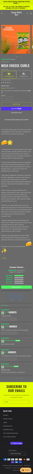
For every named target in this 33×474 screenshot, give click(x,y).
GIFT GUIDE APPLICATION (10, 433)
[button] (2, 13)
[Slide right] (20, 56)
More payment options (16, 112)
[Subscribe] (28, 402)
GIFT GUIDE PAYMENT (9, 437)
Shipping (3, 88)
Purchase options (4, 69)
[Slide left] (13, 56)
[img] (5, 310)
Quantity (3, 95)
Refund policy (27, 465)
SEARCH (5, 415)
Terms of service (17, 467)
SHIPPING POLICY (8, 429)
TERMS (5, 422)
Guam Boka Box (9, 465)
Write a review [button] (16, 287)
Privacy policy (8, 467)
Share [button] (4, 258)
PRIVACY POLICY (8, 419)
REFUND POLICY (7, 426)
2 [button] (14, 378)
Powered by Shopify (18, 465)
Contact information (17, 470)
